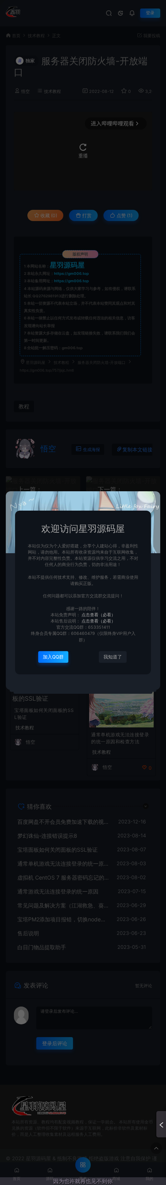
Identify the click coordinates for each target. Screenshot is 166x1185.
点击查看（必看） (97, 614)
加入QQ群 (53, 657)
